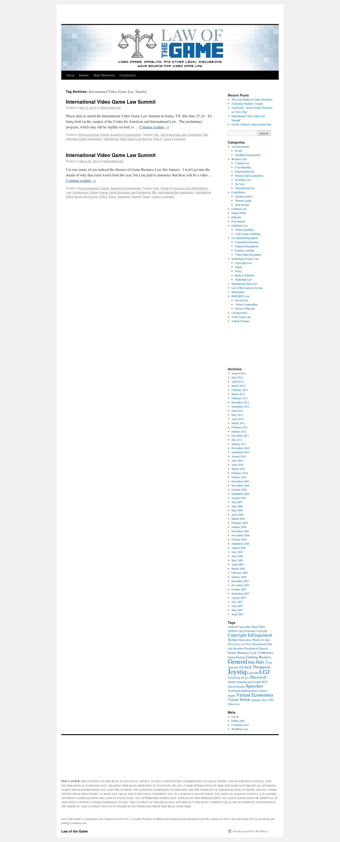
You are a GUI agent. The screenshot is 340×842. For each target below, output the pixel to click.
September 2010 (240, 452)
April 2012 (238, 419)
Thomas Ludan (243, 200)
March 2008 (238, 568)
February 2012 (240, 427)
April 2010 (238, 464)
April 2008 (238, 564)
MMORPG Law (241, 296)
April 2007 (238, 614)
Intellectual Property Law (245, 258)
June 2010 (237, 460)
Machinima (238, 292)
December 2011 (240, 435)
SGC (265, 682)
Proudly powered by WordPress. (250, 831)
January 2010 (239, 477)
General (237, 661)
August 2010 (239, 456)
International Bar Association (84, 139)
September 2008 (240, 543)
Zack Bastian (242, 204)
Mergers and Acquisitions (249, 175)
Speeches (123, 196)
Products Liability (244, 250)
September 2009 (240, 493)
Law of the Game (74, 831)
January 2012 (239, 431)
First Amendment (256, 644)
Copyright (261, 631)
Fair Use (240, 644)
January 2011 (239, 444)
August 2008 (239, 547)
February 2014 (240, 390)
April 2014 (238, 381)
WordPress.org (240, 729)
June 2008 (237, 556)
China (254, 626)
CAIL (156, 134)
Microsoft (258, 677)
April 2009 (238, 514)
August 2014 (239, 373)
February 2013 (240, 398)
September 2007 (240, 593)
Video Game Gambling (247, 233)
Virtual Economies (254, 694)
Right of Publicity (244, 275)
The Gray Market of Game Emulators (252, 99)
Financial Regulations (247, 246)
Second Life (241, 300)
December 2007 (240, 581)
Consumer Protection (246, 242)
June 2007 (237, 606)
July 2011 (237, 439)
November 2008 (240, 535)
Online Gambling (244, 229)
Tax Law (239, 184)
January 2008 (239, 577)
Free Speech (238, 221)
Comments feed (240, 725)
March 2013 (238, 394)
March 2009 (238, 518)
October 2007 (239, 589)
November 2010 (240, 448)
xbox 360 (267, 700)
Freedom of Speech (256, 648)
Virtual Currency (241, 321)
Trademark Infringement (243, 690)
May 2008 (237, 560)
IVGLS (157, 139)
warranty (256, 700)
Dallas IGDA (239, 213)
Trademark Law (243, 279)
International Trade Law (244, 283)
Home (70, 75)
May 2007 (237, 610)
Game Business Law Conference (181, 134)
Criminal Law (239, 209)
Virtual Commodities (246, 304)
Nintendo (241, 682)
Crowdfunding (243, 167)
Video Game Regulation (248, 254)
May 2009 (237, 510)
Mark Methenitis (104, 75)
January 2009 (239, 527)
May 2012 (237, 414)
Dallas (94, 192)
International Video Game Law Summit (111, 101)
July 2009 (237, 502)
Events (104, 134)
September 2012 (240, 406)
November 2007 (240, 585)
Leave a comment (174, 139)
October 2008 (239, 539)
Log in (235, 716)
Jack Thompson (257, 667)
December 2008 (240, 531)
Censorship (244, 626)
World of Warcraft (245, 308)
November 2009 (240, 485)
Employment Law (244, 171)
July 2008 (237, 552)
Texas (146, 196)
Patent (238, 267)
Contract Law (242, 163)
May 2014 (237, 377)
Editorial (236, 217)
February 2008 (240, 572)
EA (263, 640)
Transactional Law (245, 188)
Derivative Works (249, 640)
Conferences (80, 192)
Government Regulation (245, 238)
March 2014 (238, 385)
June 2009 (237, 506)
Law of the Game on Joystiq (247, 288)
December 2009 (240, 481)
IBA (205, 134)
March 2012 (238, 423)
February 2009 (240, 523)
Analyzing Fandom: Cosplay (247, 103)
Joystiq (237, 671)
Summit (136, 196)
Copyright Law (243, 263)
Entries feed (238, 720)
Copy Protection (246, 631)
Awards (84, 75)
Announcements (88, 134)
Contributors (128, 75)
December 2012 (240, 402)
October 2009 (239, 489)
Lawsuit (253, 672)
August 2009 (239, 498)
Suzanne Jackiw (244, 196)
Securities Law (243, 179)
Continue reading (154, 126)
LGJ (264, 672)
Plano (112, 196)
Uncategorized (239, 312)
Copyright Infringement (250, 635)
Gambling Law (240, 225)
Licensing (234, 677)
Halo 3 (261, 662)
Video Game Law (241, 317)
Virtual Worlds (239, 699)
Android (232, 626)
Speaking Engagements (125, 134)
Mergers (245, 677)
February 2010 (240, 473)
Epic (267, 640)
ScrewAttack (254, 682)
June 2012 (237, 410)
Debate (233, 639)
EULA (231, 644)
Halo (251, 662)
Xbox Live (234, 704)
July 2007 (237, 602)
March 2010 (238, 469)
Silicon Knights (236, 686)
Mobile (232, 682)
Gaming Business (258, 657)
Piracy (238, 271)
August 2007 (239, 597)
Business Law (239, 159)
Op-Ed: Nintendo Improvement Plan (251, 124)
